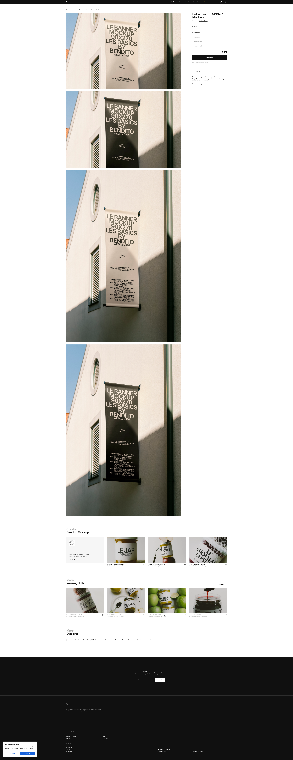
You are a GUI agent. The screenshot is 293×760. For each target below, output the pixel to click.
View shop (72, 559)
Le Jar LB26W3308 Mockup (156, 564)
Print (80, 10)
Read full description (198, 84)
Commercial (198, 41)
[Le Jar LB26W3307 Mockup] (167, 600)
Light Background (96, 640)
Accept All (27, 753)
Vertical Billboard (140, 640)
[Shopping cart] (226, 2)
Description (197, 71)
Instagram (69, 747)
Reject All (12, 753)
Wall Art (150, 640)
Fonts (180, 2)
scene (130, 640)
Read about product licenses (200, 62)
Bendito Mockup (203, 21)
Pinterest (69, 751)
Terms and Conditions (163, 749)
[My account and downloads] (221, 2)
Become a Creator (71, 736)
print (123, 640)
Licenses (105, 738)
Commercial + (198, 46)
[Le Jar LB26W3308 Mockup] (126, 600)
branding (77, 640)
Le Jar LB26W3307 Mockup (197, 564)
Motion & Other (197, 2)
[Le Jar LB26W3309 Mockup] (85, 600)
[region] (20, 749)
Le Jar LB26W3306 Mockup (197, 615)
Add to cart (209, 57)
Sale (205, 2)
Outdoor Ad (108, 640)
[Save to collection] (141, 540)
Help (104, 736)
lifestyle (85, 640)
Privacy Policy (161, 751)
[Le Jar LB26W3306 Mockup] (208, 600)
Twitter (68, 749)
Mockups (173, 2)
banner (70, 640)
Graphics (187, 2)
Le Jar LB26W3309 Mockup (115, 564)
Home (68, 10)
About (68, 738)
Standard (197, 37)
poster (117, 640)
